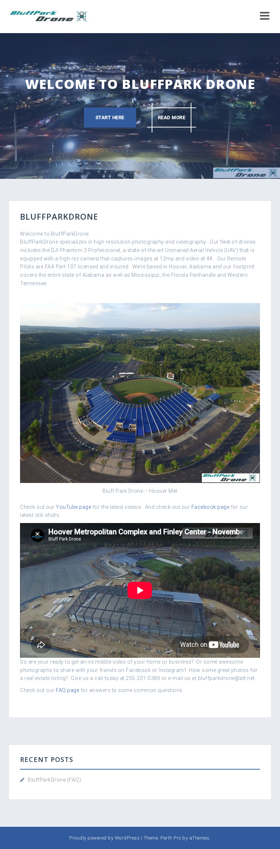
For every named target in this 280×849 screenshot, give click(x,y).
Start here (110, 117)
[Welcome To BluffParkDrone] (50, 16)
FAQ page (67, 690)
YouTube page (73, 507)
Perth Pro (170, 838)
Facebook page (210, 507)
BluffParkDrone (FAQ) (54, 780)
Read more (172, 117)
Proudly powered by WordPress (104, 838)
